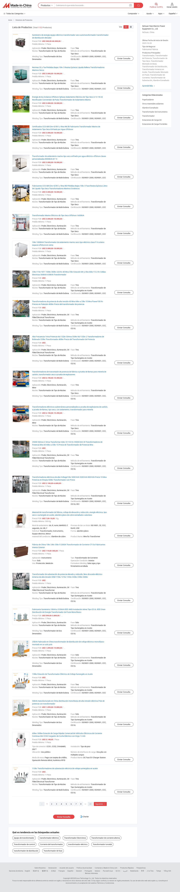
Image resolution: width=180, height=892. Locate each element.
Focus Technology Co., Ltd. (84, 878)
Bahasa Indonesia (91, 873)
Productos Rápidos (127, 868)
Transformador (148, 116)
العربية (125, 871)
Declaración (52, 868)
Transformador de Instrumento (154, 112)
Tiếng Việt (167, 871)
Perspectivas (141, 868)
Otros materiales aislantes (153, 103)
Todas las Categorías (14, 13)
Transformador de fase (53, 850)
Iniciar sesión (172, 7)
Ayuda (149, 13)
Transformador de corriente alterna (105, 838)
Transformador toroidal (102, 844)
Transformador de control (24, 844)
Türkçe (158, 871)
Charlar (86, 816)
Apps (160, 13)
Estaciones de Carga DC (152, 120)
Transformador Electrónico (75, 838)
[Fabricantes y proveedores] (17, 5)
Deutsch (79, 871)
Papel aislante (148, 99)
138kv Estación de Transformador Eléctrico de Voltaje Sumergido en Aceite (62, 674)
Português (88, 871)
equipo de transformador (24, 838)
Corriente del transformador (51, 844)
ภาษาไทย (150, 871)
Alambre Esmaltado (150, 107)
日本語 (53, 871)
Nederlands (134, 871)
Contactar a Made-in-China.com (106, 868)
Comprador (132, 13)
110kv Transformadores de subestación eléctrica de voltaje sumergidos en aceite (65, 768)
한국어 (118, 871)
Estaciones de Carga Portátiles (154, 124)
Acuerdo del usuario (67, 868)
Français (62, 871)
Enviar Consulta (123, 58)
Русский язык (108, 871)
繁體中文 (45, 871)
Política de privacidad (84, 868)
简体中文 (36, 871)
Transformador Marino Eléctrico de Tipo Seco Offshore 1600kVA (58, 215)
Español (70, 871)
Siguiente (100, 804)
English (27, 871)
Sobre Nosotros (40, 868)
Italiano (97, 871)
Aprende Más (148, 85)
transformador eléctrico (49, 838)
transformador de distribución (26, 850)
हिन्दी (142, 871)
